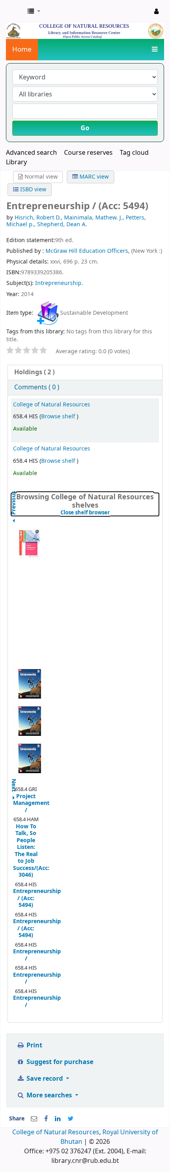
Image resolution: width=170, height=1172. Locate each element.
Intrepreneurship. (59, 283)
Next (13, 781)
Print (33, 1045)
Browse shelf (59, 416)
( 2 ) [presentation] (34, 372)
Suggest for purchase (59, 1062)
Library (16, 162)
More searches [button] (49, 1095)
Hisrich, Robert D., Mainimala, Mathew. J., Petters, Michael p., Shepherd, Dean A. (76, 221)
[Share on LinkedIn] (57, 1118)
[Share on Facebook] (46, 1118)
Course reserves (88, 153)
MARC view (93, 177)
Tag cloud (134, 153)
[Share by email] (34, 1118)
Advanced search (31, 153)
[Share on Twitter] (70, 1118)
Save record (44, 1078)
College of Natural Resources (51, 404)
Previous (13, 522)
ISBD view (32, 189)
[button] (34, 11)
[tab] (85, 372)
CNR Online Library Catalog (14, 11)
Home (22, 49)
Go (85, 128)
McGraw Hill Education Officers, (88, 251)
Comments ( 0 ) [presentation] (36, 387)
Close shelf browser (109, 513)
